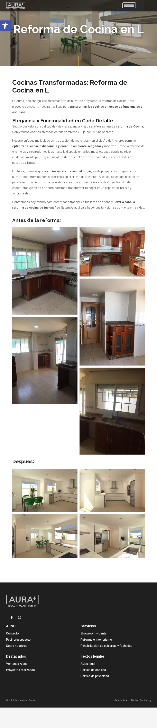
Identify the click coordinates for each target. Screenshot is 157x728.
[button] (5, 25)
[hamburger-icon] (129, 5)
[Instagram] (19, 617)
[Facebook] (11, 617)
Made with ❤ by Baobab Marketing (132, 700)
